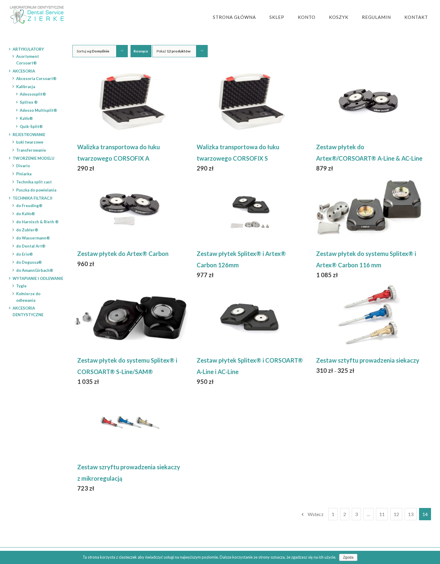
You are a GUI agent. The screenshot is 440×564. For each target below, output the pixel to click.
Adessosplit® (33, 94)
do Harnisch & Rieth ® (37, 221)
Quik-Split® (31, 126)
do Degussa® (29, 262)
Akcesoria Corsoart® (36, 78)
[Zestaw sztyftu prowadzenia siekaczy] (369, 315)
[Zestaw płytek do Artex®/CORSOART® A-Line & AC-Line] (369, 102)
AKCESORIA (24, 71)
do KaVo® (25, 213)
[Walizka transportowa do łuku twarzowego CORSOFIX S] (249, 102)
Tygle (21, 285)
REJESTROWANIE (29, 134)
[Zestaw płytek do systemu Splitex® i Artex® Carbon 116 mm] (369, 209)
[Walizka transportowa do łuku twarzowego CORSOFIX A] (130, 102)
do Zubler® (27, 229)
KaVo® (26, 118)
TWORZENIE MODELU (33, 158)
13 (410, 514)
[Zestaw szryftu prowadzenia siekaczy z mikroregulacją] (130, 422)
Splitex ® (29, 102)
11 (382, 514)
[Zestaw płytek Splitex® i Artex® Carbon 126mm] (249, 209)
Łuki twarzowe (29, 142)
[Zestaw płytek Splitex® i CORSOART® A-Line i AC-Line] (249, 315)
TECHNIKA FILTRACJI (32, 198)
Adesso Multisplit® (38, 110)
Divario (23, 165)
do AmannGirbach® (34, 270)
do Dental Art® (30, 246)
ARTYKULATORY (28, 49)
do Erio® (24, 254)
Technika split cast (34, 182)
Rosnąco (140, 51)
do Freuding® (29, 205)
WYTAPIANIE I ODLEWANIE (38, 278)
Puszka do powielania (36, 190)
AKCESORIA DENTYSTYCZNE (28, 311)
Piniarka (23, 173)
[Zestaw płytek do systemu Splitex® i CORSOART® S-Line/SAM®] (130, 315)
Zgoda (348, 557)
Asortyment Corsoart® (27, 59)
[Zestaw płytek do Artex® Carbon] (130, 209)
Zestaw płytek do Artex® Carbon (123, 253)
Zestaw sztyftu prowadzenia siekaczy (367, 360)
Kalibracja (25, 86)
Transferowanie (31, 150)
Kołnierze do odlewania (28, 297)
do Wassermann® (33, 238)
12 (396, 514)
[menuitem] (238, 17)
